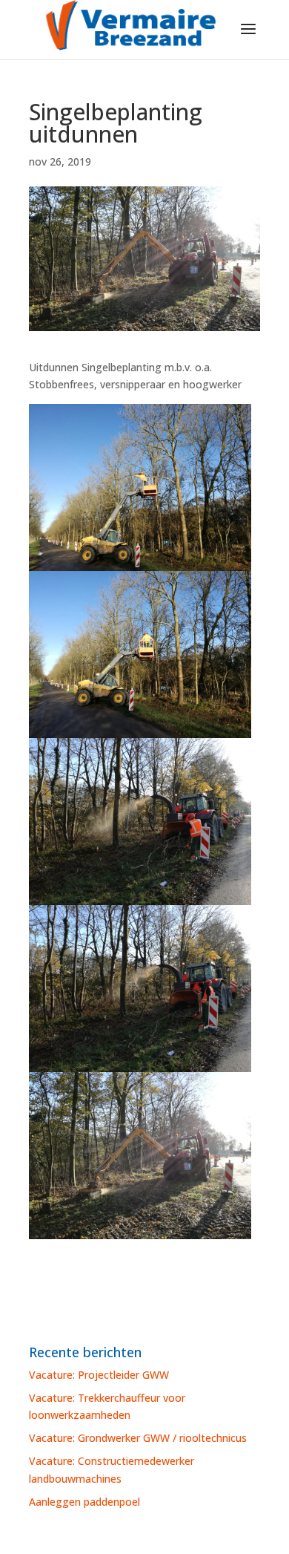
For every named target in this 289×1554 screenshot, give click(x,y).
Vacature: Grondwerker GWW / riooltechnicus (138, 1438)
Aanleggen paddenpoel (84, 1502)
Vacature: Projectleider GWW (99, 1375)
